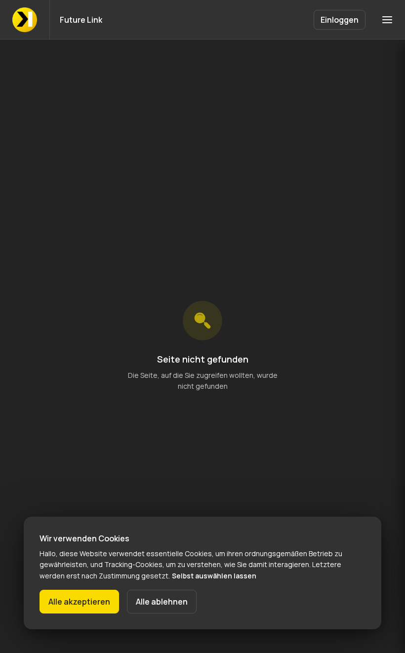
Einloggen (340, 19)
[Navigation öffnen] (387, 20)
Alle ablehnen (162, 601)
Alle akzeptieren (79, 601)
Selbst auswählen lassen (214, 575)
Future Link (81, 19)
